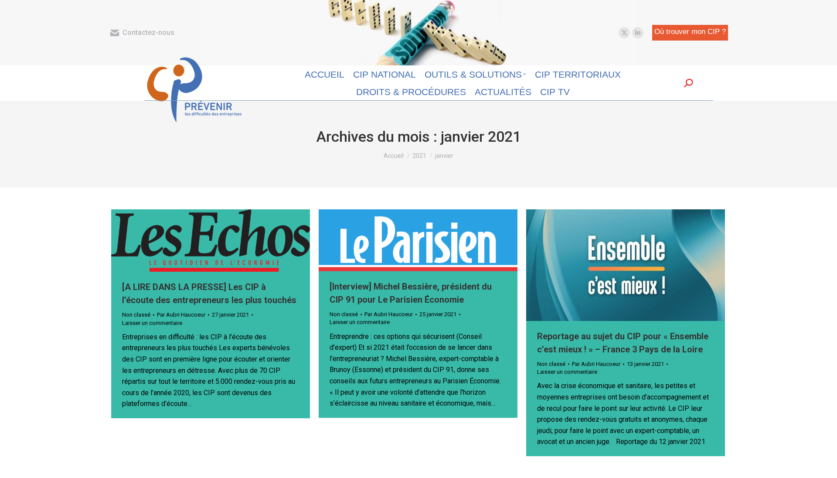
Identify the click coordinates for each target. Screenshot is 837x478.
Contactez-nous (148, 32)
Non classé (136, 314)
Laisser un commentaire (152, 323)
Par (181, 314)
